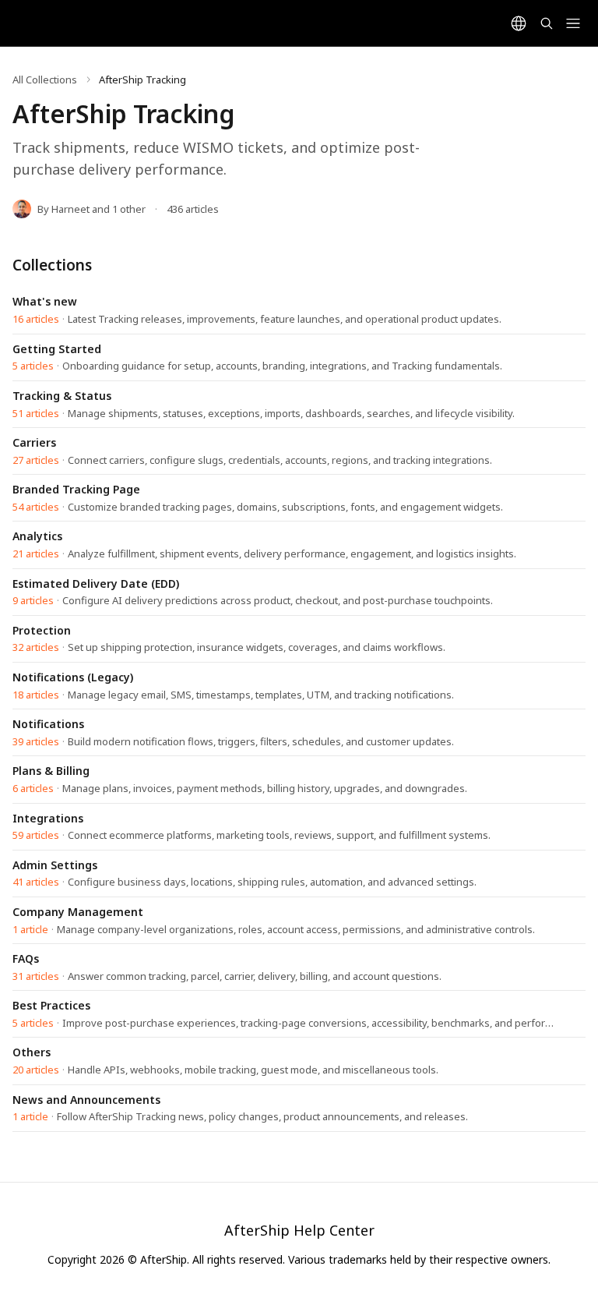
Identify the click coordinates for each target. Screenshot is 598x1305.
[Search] (546, 23)
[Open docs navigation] (573, 23)
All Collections (44, 79)
